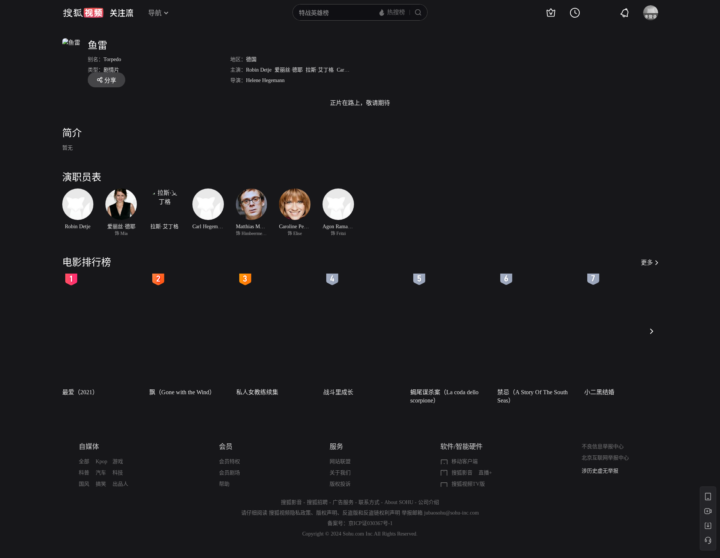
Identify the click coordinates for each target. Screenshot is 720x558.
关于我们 (340, 473)
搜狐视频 (83, 12)
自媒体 (89, 446)
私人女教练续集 (257, 392)
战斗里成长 (338, 392)
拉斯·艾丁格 (320, 70)
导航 (155, 13)
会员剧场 (229, 473)
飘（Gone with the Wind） (182, 392)
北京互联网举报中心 (605, 458)
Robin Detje (259, 70)
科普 (84, 473)
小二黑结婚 (599, 392)
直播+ (485, 473)
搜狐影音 (462, 473)
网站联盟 (340, 461)
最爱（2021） (80, 392)
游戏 (117, 461)
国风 (84, 484)
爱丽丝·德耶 (288, 70)
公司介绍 (428, 502)
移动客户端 (465, 461)
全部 (84, 461)
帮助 (224, 484)
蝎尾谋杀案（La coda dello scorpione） (444, 396)
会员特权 (229, 461)
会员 (225, 446)
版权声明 (326, 513)
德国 (251, 59)
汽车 (101, 473)
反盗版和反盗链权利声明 (371, 513)
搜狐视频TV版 (468, 484)
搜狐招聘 (317, 502)
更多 (647, 262)
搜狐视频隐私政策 (290, 513)
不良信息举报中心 (603, 446)
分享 (110, 80)
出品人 (120, 484)
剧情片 (111, 70)
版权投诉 (340, 484)
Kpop (101, 461)
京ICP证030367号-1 (370, 523)
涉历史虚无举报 (600, 471)
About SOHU (398, 502)
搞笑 (101, 484)
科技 (117, 473)
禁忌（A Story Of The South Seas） (532, 396)
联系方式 (369, 502)
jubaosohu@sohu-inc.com (451, 513)
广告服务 (343, 502)
